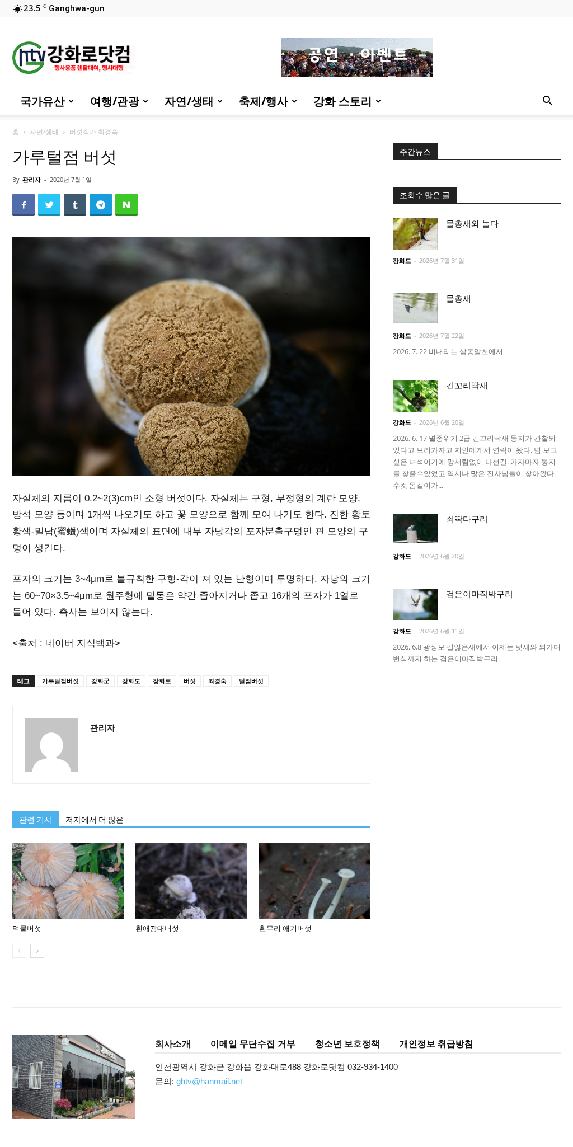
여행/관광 (114, 101)
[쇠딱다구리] (415, 528)
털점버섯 (251, 680)
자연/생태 (189, 101)
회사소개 (173, 1043)
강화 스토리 (342, 101)
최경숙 (217, 680)
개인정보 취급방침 (436, 1043)
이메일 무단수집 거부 (252, 1043)
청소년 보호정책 (347, 1043)
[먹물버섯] (68, 881)
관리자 (31, 179)
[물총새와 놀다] (415, 234)
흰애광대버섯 (157, 928)
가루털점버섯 (60, 680)
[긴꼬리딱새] (415, 396)
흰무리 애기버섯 (285, 928)
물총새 (458, 299)
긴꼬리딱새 (467, 385)
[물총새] (415, 308)
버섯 (190, 680)
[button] (547, 102)
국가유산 (42, 101)
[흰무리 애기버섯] (314, 881)
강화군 (100, 680)
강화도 (131, 680)
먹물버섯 (26, 928)
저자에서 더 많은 (94, 819)
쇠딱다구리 (467, 519)
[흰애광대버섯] (191, 881)
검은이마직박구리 (479, 594)
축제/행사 (263, 101)
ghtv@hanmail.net (209, 1081)
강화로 (162, 680)
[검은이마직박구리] (415, 604)
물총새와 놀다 (472, 224)
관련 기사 (35, 819)
